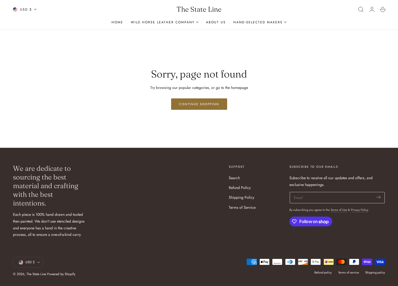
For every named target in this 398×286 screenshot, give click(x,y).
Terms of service (348, 272)
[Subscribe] (378, 197)
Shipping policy (375, 272)
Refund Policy (240, 187)
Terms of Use (339, 210)
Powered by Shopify (61, 274)
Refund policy (323, 272)
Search (234, 178)
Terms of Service (242, 207)
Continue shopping (199, 104)
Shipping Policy (241, 197)
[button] (361, 9)
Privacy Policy (359, 210)
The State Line (37, 274)
